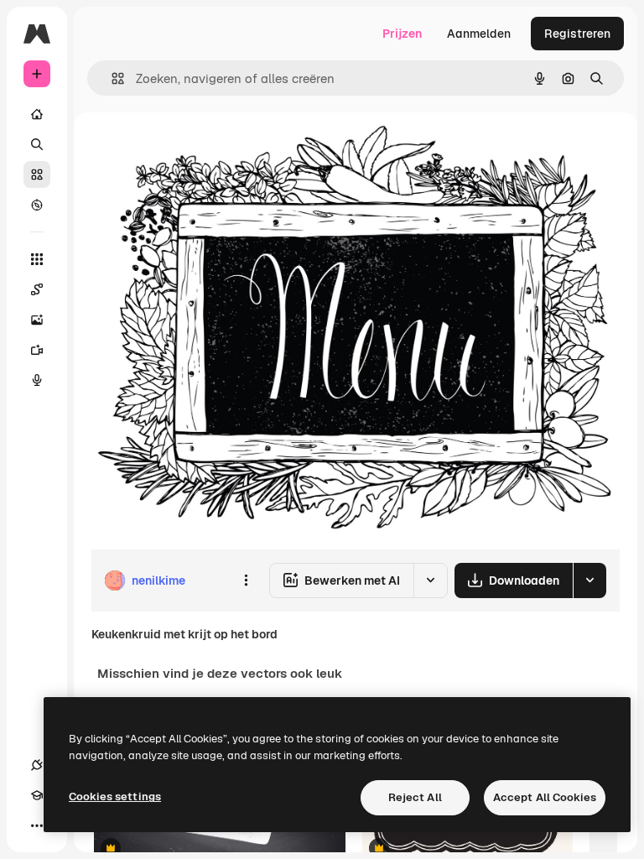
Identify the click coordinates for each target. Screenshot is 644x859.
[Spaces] (36, 289)
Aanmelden (479, 33)
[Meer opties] (245, 580)
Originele (200, 151)
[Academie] (36, 795)
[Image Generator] (36, 319)
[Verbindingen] (36, 765)
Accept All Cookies (544, 797)
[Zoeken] (36, 144)
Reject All (415, 797)
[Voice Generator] (36, 380)
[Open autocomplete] (111, 78)
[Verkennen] (36, 204)
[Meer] (36, 825)
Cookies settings (115, 796)
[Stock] (36, 174)
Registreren (577, 33)
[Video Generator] (36, 349)
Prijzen (402, 33)
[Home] (36, 114)
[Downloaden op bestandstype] (589, 580)
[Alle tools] (36, 259)
